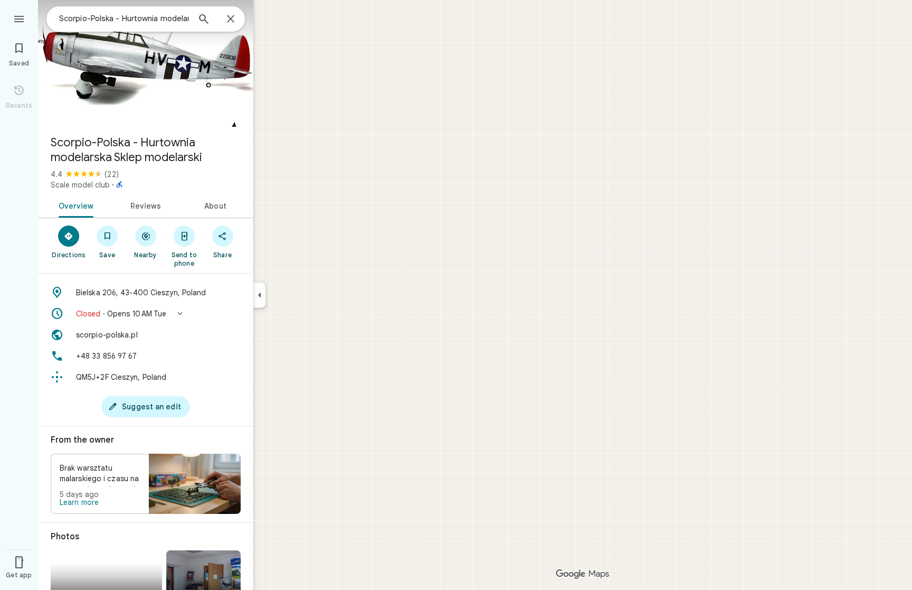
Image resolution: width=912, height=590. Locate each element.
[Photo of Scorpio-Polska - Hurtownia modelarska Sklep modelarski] (145, 63)
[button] (145, 313)
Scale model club (80, 185)
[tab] (74, 205)
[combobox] (124, 18)
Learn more (79, 502)
